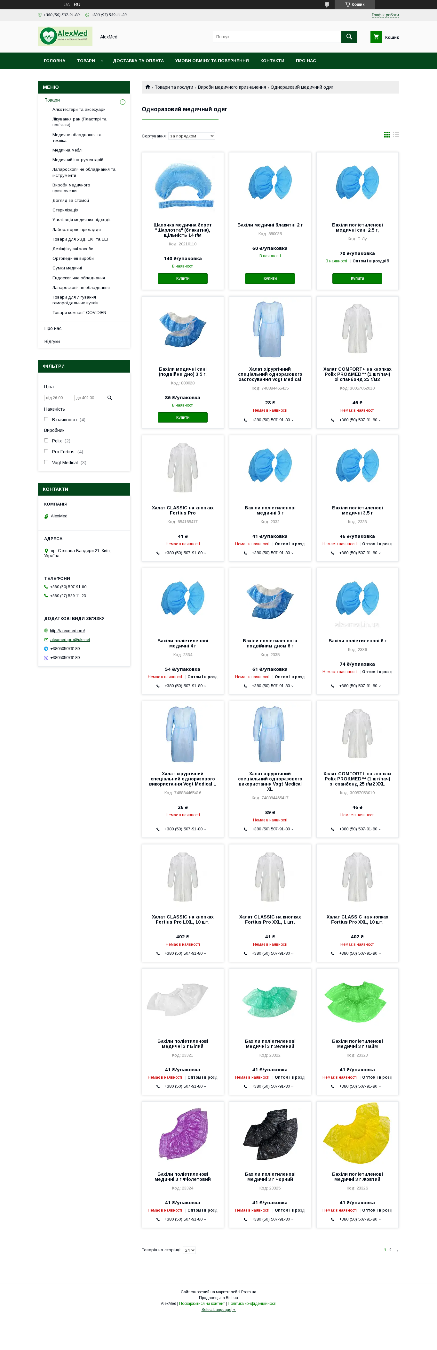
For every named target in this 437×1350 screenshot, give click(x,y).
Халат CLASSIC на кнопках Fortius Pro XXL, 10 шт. (357, 919)
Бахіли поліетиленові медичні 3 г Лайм (357, 1044)
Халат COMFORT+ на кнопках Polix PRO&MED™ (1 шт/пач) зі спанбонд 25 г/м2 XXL (357, 778)
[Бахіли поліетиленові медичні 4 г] (183, 600)
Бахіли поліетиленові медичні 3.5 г (357, 510)
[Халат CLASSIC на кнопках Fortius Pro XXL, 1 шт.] (270, 876)
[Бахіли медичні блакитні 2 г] (270, 184)
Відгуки (52, 341)
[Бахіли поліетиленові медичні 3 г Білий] (183, 1001)
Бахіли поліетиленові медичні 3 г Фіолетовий (183, 1177)
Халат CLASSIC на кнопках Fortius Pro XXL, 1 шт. (270, 919)
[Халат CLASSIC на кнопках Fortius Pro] (183, 467)
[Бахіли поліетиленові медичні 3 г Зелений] (270, 1001)
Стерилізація (65, 210)
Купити (182, 278)
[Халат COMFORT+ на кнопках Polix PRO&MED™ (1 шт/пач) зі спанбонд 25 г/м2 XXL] (357, 733)
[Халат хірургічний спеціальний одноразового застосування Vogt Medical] (270, 329)
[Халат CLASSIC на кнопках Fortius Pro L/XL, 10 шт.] (183, 876)
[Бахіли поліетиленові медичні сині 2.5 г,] (357, 184)
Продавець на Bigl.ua (218, 1298)
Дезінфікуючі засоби (72, 248)
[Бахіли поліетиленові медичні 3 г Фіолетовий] (183, 1134)
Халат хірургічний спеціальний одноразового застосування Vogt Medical (270, 374)
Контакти (272, 60)
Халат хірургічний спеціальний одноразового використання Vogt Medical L (182, 778)
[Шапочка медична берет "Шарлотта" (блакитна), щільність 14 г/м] (183, 184)
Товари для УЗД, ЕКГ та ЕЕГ (80, 239)
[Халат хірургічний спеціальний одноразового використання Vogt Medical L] (183, 733)
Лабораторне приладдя (76, 229)
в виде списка (396, 136)
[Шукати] (349, 37)
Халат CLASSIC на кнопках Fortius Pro (183, 510)
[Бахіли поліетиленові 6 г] (357, 600)
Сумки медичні (67, 268)
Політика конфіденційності (252, 1303)
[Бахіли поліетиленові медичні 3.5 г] (357, 467)
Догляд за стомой (70, 200)
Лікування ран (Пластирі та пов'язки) (79, 122)
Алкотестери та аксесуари (79, 109)
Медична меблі (67, 150)
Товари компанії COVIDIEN (79, 312)
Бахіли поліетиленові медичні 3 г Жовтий (357, 1177)
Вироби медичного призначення (232, 87)
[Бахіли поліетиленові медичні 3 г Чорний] (270, 1134)
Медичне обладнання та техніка (76, 137)
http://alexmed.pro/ (67, 630)
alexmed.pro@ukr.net (70, 639)
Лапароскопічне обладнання (81, 287)
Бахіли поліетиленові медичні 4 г (182, 643)
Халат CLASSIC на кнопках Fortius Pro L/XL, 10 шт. (183, 919)
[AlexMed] (65, 44)
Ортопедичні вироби (73, 258)
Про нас (306, 60)
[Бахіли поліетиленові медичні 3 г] (270, 467)
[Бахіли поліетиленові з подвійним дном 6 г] (270, 600)
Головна (54, 60)
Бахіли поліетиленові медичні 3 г (270, 510)
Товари (86, 60)
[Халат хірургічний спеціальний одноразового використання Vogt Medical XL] (270, 733)
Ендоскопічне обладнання (78, 278)
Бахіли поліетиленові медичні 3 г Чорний (270, 1177)
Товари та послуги (174, 87)
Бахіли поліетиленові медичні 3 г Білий (182, 1044)
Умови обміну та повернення (212, 60)
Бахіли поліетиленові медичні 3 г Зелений (270, 1044)
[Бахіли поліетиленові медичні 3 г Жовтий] (357, 1134)
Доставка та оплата (138, 60)
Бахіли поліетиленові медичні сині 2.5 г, (357, 227)
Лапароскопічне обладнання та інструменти (83, 172)
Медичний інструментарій (77, 159)
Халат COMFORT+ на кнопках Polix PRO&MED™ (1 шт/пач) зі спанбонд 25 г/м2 (357, 374)
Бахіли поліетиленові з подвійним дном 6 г (270, 643)
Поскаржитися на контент (202, 1303)
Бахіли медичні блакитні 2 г (270, 224)
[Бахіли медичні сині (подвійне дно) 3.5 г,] (183, 329)
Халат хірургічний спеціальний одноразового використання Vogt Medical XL (270, 781)
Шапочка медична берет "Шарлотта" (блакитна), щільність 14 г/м (183, 230)
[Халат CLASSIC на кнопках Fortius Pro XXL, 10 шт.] (357, 876)
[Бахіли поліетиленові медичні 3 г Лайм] (357, 1001)
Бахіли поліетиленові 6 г (357, 640)
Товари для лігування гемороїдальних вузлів (75, 300)
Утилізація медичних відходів (82, 219)
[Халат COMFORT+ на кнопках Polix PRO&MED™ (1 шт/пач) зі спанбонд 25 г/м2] (357, 329)
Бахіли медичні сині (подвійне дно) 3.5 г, (183, 371)
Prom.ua (248, 1292)
